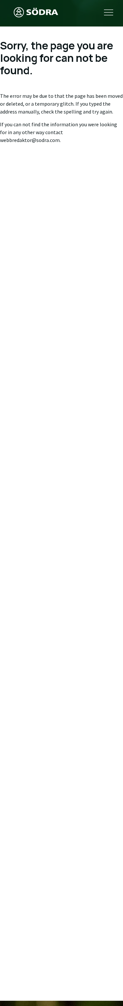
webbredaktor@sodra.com (30, 140)
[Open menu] (108, 13)
